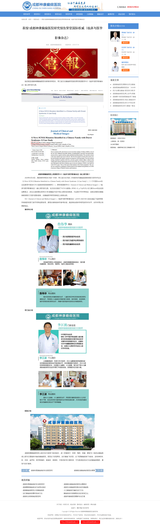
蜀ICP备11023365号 (83, 508)
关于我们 (59, 504)
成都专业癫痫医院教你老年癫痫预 (76, 487)
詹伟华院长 (125, 62)
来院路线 (79, 14)
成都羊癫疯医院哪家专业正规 (74, 496)
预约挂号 (125, 42)
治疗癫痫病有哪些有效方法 (32, 493)
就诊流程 (121, 14)
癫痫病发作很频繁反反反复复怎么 (76, 493)
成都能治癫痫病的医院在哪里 (84, 470)
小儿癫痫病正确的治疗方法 (73, 490)
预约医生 (132, 14)
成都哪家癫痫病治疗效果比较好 (34, 487)
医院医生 (48, 14)
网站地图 (93, 504)
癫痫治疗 (100, 14)
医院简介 (37, 14)
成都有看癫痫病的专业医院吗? (42, 470)
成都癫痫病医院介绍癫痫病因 (33, 490)
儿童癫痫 (90, 14)
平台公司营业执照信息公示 (69, 522)
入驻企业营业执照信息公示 (90, 522)
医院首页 (26, 14)
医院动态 (58, 14)
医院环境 (69, 14)
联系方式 (66, 504)
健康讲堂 (111, 14)
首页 (29, 19)
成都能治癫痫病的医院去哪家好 (75, 484)
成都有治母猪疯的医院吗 (32, 496)
